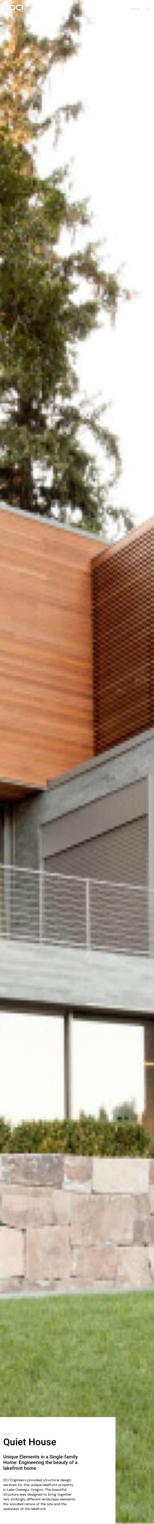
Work (7, 1434)
